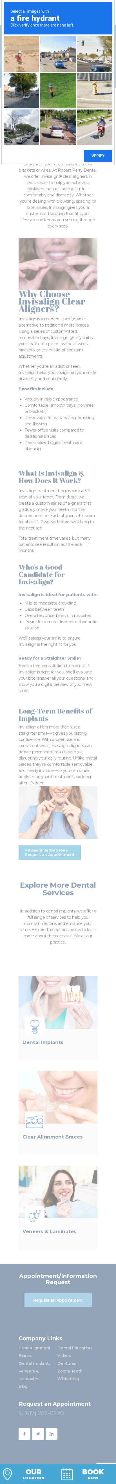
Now (93, 1474)
